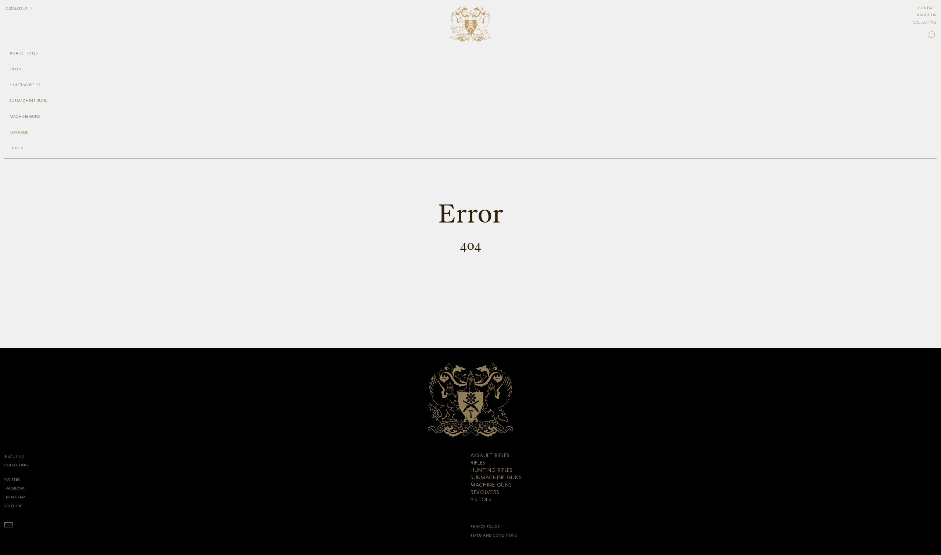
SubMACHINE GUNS (28, 101)
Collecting (924, 22)
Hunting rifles (25, 85)
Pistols (16, 148)
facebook (14, 488)
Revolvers (19, 132)
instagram (15, 497)
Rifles (15, 69)
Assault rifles (23, 53)
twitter (12, 479)
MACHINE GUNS (25, 116)
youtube (13, 506)
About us (926, 15)
